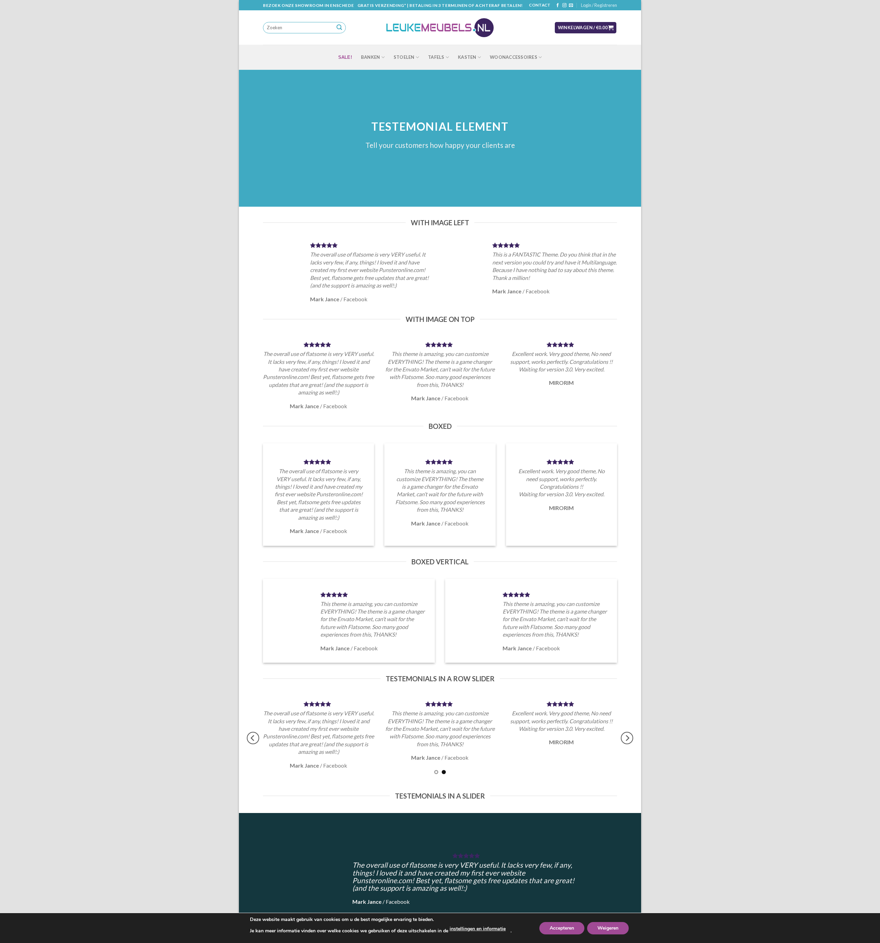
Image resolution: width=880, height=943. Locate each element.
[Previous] (253, 737)
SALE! (345, 57)
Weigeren (607, 928)
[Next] (627, 737)
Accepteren (562, 928)
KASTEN (467, 57)
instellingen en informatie (478, 928)
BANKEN (370, 57)
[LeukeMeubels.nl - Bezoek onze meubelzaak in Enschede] (440, 27)
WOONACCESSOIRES (513, 57)
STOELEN (404, 57)
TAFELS (436, 57)
